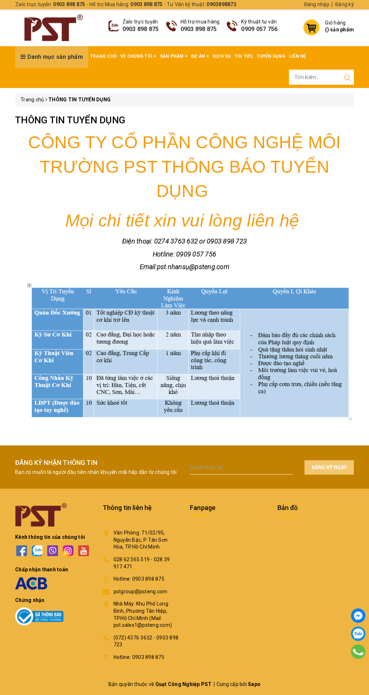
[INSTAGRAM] (68, 551)
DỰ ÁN (198, 56)
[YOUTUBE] (83, 551)
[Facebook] (358, 615)
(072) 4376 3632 (133, 638)
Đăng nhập (316, 4)
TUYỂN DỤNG (271, 56)
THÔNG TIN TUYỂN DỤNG (70, 120)
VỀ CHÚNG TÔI (137, 56)
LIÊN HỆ (297, 56)
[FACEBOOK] (21, 551)
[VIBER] (52, 551)
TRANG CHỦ (103, 56)
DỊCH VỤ (222, 56)
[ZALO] (37, 551)
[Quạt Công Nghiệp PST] (53, 27)
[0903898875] (358, 652)
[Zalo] (358, 633)
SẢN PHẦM (172, 56)
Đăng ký (344, 4)
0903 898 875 (141, 29)
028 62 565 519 (132, 559)
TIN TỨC (244, 56)
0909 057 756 (259, 29)
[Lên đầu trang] (358, 671)
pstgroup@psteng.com (141, 591)
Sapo (254, 684)
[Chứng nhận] (39, 616)
